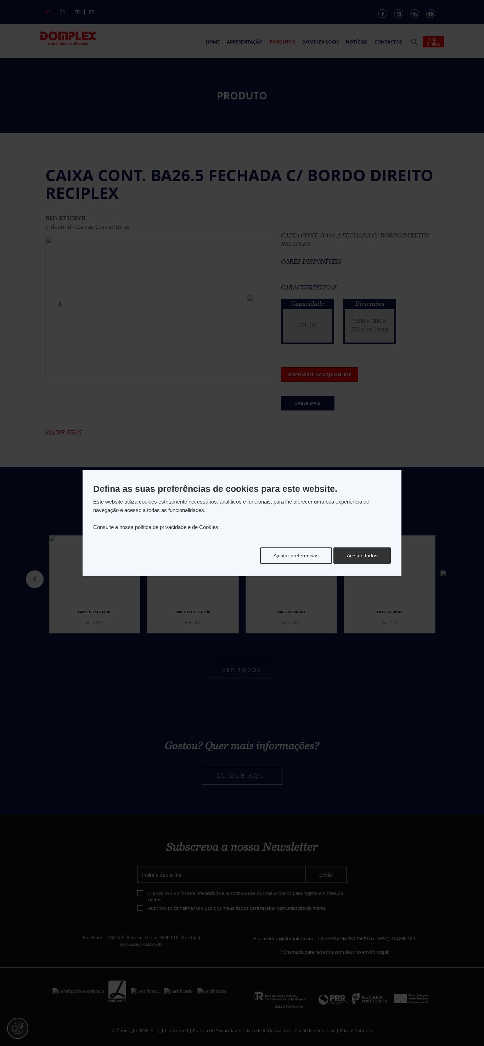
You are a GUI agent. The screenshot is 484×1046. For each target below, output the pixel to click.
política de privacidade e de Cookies (176, 527)
